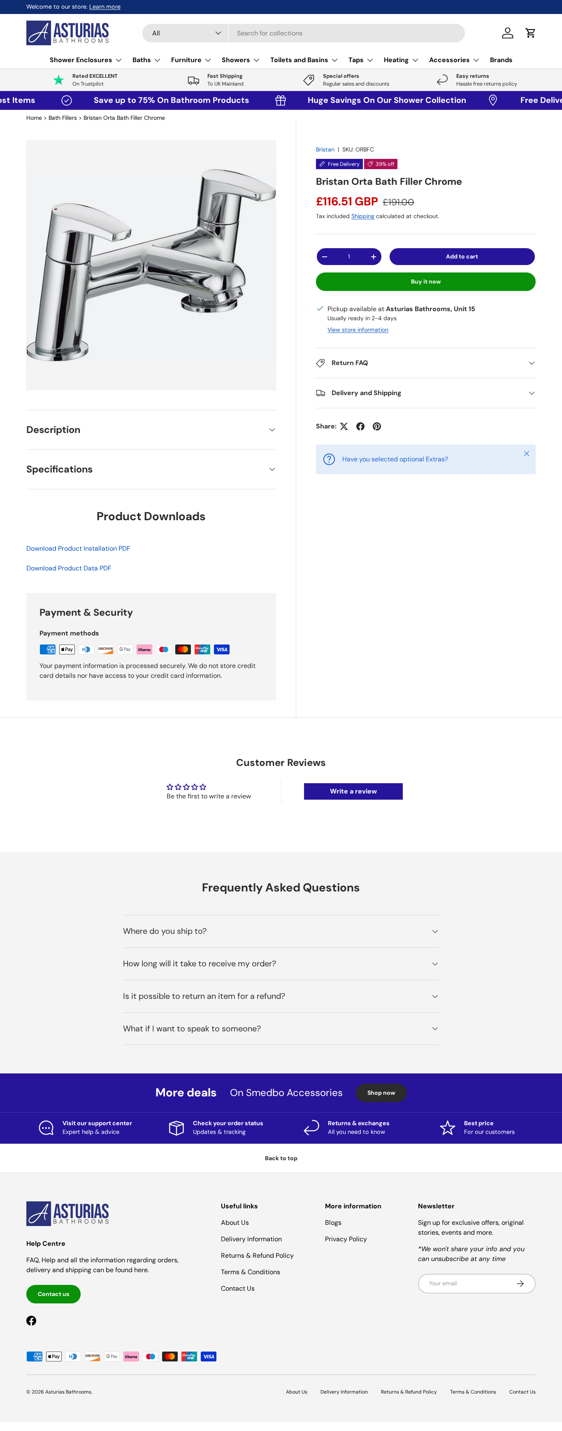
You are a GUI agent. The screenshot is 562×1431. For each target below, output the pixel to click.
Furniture (186, 60)
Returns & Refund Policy (257, 1255)
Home (34, 117)
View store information (357, 329)
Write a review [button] (353, 791)
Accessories (449, 60)
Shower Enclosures (81, 60)
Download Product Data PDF (68, 568)
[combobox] (303, 33)
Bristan (325, 149)
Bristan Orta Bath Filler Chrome (124, 117)
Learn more (105, 6)
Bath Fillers (63, 117)
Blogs (333, 1222)
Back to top (281, 1158)
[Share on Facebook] (360, 426)
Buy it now (426, 281)
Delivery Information (251, 1239)
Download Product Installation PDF (78, 548)
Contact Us (238, 1288)
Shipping (362, 216)
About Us (235, 1222)
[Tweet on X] (344, 426)
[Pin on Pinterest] (377, 426)
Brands (501, 60)
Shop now (381, 1092)
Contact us (53, 1294)
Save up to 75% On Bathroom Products (144, 100)
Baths (141, 60)
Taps (356, 60)
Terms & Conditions (250, 1272)
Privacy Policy (346, 1239)
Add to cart (462, 256)
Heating (396, 60)
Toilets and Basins (299, 60)
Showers (236, 60)
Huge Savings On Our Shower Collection (357, 100)
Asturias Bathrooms (68, 1392)
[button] (531, 33)
